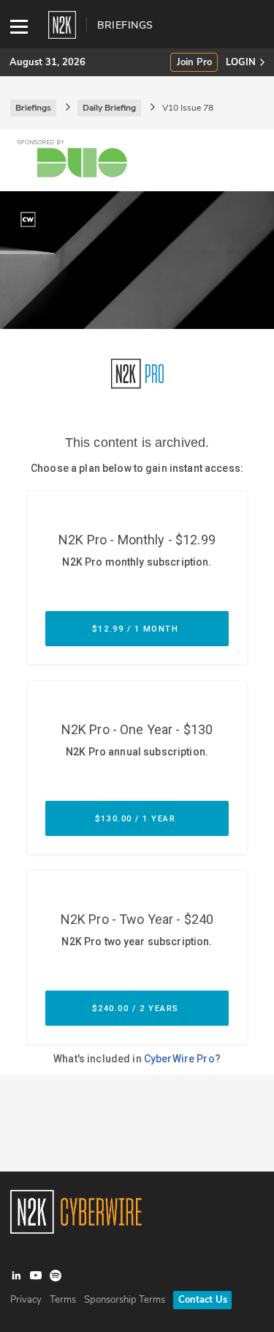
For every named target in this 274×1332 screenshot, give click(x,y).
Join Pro (194, 62)
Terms (63, 1299)
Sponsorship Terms (124, 1299)
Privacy (26, 1299)
